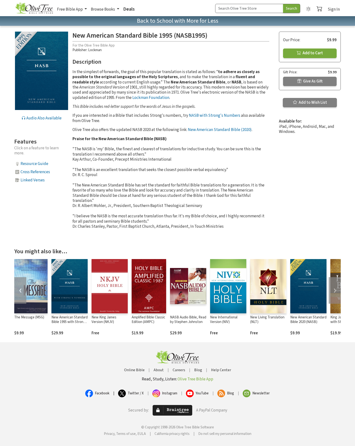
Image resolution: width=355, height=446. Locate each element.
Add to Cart (312, 53)
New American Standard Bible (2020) (220, 130)
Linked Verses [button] (33, 180)
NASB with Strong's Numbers (214, 115)
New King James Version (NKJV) (104, 319)
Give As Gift (312, 81)
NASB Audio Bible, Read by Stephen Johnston (188, 319)
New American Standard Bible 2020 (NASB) (308, 319)
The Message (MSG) (29, 317)
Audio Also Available (44, 118)
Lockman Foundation (150, 98)
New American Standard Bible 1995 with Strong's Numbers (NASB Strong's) (69, 324)
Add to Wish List (312, 102)
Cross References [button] (35, 172)
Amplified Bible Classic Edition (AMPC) (148, 319)
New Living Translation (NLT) (267, 319)
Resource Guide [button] (34, 164)
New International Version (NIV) (223, 319)
